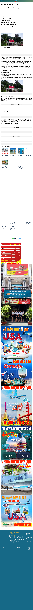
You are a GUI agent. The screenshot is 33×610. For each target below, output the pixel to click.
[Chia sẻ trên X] (15, 238)
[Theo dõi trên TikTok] (4, 547)
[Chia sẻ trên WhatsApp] (13, 238)
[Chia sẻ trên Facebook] (14, 238)
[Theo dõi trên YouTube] (5, 547)
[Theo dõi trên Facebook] (2, 547)
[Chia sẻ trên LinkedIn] (18, 238)
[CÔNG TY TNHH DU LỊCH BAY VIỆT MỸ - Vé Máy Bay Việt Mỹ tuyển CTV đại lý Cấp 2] (16, 1)
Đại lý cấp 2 (4, 549)
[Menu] (1, 1)
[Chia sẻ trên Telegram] (20, 238)
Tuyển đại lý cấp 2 (28, 541)
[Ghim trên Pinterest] (17, 238)
